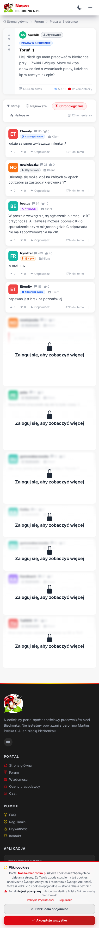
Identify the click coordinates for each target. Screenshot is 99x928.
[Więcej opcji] (9, 86)
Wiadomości (18, 779)
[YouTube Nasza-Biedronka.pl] (8, 742)
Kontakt (15, 836)
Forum (39, 21)
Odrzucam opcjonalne (51, 909)
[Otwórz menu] (90, 8)
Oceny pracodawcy (24, 786)
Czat (13, 793)
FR (13, 256)
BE (13, 206)
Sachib (33, 35)
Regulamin (17, 822)
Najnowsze (38, 106)
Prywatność (18, 829)
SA (23, 34)
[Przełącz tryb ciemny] (79, 7)
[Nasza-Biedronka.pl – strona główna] (13, 703)
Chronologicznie (71, 106)
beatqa (25, 203)
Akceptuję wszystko (51, 920)
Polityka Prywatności (40, 900)
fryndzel (26, 253)
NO (13, 167)
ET (13, 134)
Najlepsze (21, 115)
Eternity (26, 131)
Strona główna (17, 21)
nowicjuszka (29, 164)
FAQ (12, 815)
